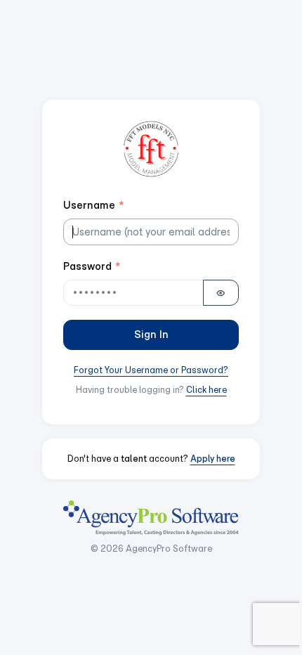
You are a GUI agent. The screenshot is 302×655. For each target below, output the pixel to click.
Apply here (212, 458)
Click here (206, 389)
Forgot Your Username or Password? (151, 370)
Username (93, 205)
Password (92, 266)
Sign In (151, 334)
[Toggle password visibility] (221, 293)
